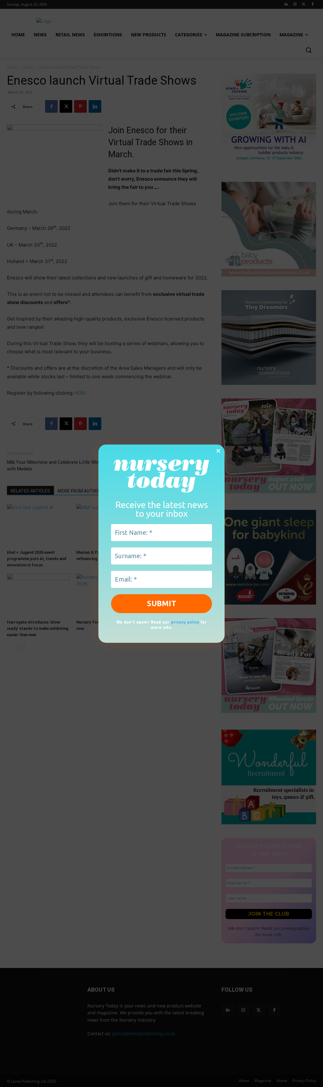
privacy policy (185, 621)
